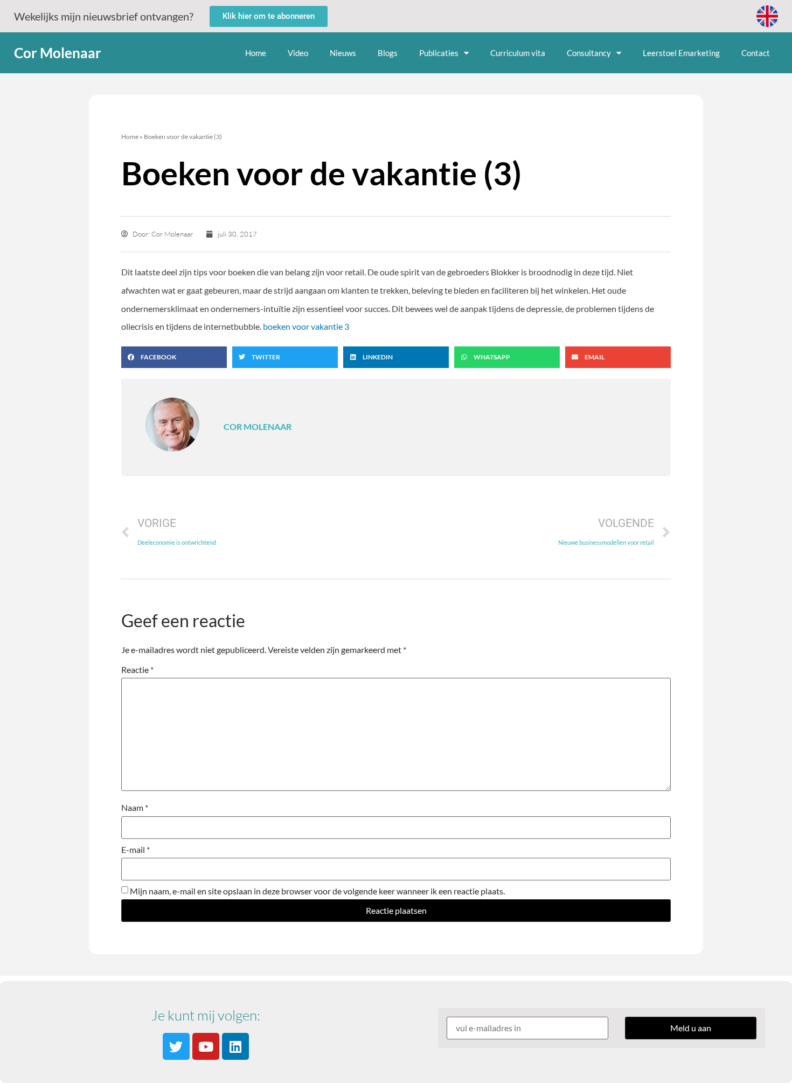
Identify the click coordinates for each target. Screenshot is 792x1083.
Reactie (137, 669)
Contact (755, 53)
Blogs (388, 53)
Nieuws (343, 53)
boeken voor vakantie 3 (306, 326)
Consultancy (589, 53)
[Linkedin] (235, 1046)
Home (255, 53)
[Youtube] (205, 1046)
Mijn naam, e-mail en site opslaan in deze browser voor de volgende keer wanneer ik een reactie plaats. (317, 891)
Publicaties (438, 53)
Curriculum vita (517, 53)
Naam (134, 807)
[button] (174, 357)
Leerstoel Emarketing (681, 53)
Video (298, 53)
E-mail (135, 849)
